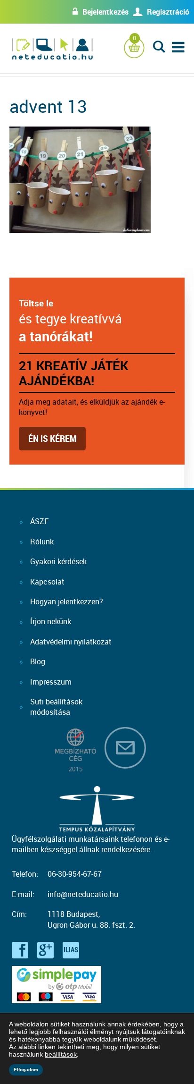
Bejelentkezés (105, 12)
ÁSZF (39, 521)
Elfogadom (26, 1069)
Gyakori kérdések (58, 561)
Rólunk (42, 541)
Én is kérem (52, 438)
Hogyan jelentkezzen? (66, 601)
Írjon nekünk (50, 621)
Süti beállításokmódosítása (56, 706)
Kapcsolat (47, 581)
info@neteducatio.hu (83, 894)
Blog (37, 661)
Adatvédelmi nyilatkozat (71, 641)
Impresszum (51, 682)
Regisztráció (168, 12)
